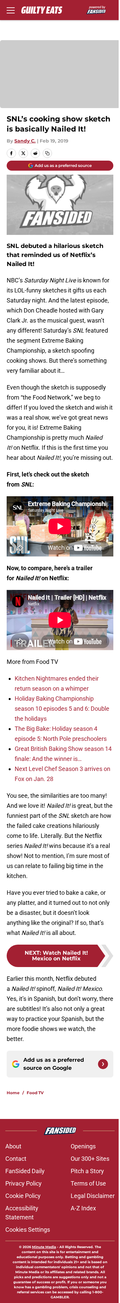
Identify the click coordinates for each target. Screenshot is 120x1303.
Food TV (35, 1092)
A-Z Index (83, 1208)
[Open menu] (11, 10)
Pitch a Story (87, 1171)
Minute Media (44, 1247)
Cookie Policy (23, 1195)
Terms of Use (88, 1183)
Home (13, 1092)
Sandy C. (25, 141)
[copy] (47, 153)
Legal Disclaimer (93, 1195)
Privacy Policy (23, 1183)
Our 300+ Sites (90, 1158)
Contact (15, 1158)
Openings (83, 1146)
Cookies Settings (27, 1229)
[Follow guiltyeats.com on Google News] (103, 1064)
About (13, 1146)
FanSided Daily (25, 1171)
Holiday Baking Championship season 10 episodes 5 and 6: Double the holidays (62, 708)
